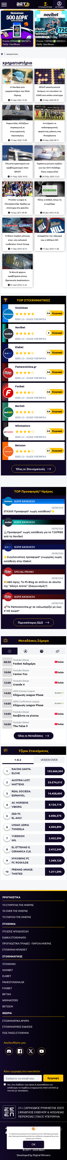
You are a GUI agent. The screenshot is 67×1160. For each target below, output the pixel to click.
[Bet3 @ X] (30, 1051)
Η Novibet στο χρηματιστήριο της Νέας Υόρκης (17, 91)
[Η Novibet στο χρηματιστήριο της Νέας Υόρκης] (17, 76)
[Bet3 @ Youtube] (41, 1051)
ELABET (6, 975)
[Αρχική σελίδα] (2, 54)
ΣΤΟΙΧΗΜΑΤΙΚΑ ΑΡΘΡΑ (15, 1020)
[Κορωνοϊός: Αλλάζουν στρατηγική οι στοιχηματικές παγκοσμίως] (17, 112)
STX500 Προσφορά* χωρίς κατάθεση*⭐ (29, 511)
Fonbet (19, 386)
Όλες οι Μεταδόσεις (31, 735)
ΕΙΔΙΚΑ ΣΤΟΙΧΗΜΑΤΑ (14, 937)
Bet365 (20, 406)
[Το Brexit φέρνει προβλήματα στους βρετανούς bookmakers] (17, 261)
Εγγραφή (53, 1078)
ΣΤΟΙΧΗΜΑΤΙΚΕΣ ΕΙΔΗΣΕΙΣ (17, 1026)
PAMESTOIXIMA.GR (13, 982)
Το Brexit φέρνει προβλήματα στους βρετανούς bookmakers (17, 276)
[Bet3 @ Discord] (9, 1051)
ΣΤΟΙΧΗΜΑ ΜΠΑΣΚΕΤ (14, 949)
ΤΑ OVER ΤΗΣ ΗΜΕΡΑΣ (15, 910)
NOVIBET (7, 970)
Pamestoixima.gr (25, 366)
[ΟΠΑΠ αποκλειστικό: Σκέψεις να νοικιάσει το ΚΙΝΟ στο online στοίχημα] (49, 76)
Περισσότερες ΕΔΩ (31, 622)
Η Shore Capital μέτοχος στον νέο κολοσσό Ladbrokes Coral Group (17, 239)
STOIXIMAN (9, 963)
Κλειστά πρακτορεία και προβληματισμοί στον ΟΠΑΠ (17, 167)
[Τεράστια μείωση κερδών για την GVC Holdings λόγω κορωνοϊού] (49, 153)
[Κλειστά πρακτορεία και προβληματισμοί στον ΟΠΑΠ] (17, 153)
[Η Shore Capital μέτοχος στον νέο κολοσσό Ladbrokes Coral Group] (17, 225)
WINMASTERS (10, 1000)
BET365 (6, 994)
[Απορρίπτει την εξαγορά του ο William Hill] (49, 225)
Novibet (20, 327)
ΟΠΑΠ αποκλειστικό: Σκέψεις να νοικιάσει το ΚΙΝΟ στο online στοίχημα (49, 91)
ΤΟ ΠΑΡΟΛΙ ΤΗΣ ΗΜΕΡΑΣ (16, 917)
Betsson (20, 445)
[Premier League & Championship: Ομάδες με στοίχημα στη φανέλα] (17, 189)
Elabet (19, 347)
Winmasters (22, 425)
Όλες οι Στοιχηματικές (31, 469)
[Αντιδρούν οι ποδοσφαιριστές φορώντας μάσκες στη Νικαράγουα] (49, 112)
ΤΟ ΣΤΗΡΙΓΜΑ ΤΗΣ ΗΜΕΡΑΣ (18, 904)
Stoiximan (21, 307)
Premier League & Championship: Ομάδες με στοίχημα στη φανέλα (17, 203)
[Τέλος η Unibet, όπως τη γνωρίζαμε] (49, 189)
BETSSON (7, 1006)
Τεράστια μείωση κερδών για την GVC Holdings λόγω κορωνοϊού (49, 167)
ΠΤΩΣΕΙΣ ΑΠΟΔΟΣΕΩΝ (15, 931)
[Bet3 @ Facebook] (20, 1051)
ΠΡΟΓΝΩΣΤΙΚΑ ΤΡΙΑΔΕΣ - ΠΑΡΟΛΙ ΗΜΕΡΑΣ (26, 943)
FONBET (7, 988)
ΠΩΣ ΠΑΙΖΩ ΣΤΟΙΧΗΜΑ (15, 1032)
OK (33, 1144)
